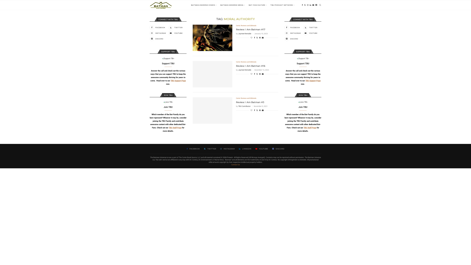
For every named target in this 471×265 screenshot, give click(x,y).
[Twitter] (305, 5)
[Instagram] (307, 5)
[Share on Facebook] (254, 38)
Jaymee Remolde (244, 34)
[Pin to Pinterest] (260, 38)
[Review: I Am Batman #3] (212, 110)
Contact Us (235, 165)
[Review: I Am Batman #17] (212, 38)
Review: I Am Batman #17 (250, 29)
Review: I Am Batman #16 (250, 66)
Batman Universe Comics (203, 5)
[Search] (320, 5)
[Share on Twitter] (257, 38)
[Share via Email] (263, 38)
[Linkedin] (310, 5)
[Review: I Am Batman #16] (212, 74)
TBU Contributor (244, 106)
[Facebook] (302, 5)
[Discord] (316, 5)
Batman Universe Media (231, 5)
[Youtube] (313, 5)
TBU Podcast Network (281, 5)
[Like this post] (251, 38)
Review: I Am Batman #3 (250, 102)
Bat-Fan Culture (257, 5)
